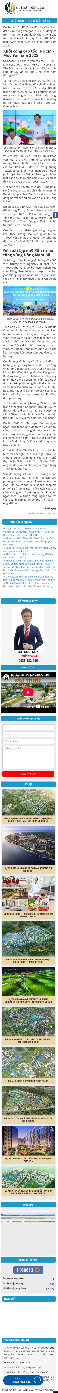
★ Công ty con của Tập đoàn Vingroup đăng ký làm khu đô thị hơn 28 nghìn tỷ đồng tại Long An (29, 578)
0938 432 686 (22, 1382)
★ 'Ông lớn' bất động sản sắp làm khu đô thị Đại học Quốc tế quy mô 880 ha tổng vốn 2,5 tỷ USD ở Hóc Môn (29, 570)
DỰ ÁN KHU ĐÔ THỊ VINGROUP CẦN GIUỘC (28, 1081)
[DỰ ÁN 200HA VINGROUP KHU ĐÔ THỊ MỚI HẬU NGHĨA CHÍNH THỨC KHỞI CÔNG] (28, 938)
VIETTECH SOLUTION (28, 1389)
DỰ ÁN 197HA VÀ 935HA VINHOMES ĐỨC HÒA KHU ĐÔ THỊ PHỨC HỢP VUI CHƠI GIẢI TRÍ (28, 1192)
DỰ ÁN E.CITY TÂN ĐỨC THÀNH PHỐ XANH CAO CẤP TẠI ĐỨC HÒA (28, 1120)
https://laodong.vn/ (46, 513)
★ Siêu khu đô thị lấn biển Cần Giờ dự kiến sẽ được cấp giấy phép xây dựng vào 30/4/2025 (28, 562)
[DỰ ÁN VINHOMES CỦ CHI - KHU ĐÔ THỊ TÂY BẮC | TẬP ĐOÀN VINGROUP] (28, 1021)
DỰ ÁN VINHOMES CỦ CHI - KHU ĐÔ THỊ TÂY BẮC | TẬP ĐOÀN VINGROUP (28, 1041)
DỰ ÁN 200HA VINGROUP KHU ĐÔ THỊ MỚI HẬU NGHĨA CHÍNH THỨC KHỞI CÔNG (28, 961)
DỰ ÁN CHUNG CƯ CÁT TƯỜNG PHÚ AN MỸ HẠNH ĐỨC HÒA (28, 1160)
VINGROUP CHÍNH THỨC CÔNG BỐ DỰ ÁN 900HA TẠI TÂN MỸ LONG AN (28, 915)
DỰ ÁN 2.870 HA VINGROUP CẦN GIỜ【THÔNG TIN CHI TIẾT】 (28, 870)
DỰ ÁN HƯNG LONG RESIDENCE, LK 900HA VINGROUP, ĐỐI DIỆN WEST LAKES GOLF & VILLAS (28, 1001)
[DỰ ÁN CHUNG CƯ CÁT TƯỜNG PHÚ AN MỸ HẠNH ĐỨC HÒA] (28, 1140)
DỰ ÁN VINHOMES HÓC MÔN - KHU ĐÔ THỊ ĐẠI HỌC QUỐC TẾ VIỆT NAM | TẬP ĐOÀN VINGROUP (28, 820)
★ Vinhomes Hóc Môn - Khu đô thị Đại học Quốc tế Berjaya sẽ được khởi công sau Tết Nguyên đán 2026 (29, 541)
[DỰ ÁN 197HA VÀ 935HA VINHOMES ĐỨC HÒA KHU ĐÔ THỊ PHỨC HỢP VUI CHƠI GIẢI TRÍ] (28, 1176)
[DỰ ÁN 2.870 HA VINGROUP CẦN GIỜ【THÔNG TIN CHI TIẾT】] (28, 845)
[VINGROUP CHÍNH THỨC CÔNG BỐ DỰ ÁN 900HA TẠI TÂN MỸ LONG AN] (28, 893)
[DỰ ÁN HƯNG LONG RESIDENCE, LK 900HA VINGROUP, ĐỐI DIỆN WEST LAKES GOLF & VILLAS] (28, 981)
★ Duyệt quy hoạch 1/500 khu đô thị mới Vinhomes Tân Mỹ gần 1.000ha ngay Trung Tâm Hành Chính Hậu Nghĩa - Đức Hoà (28, 531)
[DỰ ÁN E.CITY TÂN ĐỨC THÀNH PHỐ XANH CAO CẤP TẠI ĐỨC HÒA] (28, 1100)
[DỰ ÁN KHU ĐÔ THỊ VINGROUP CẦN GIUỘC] (28, 1062)
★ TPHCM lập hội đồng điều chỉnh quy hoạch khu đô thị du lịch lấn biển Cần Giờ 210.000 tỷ (28, 585)
